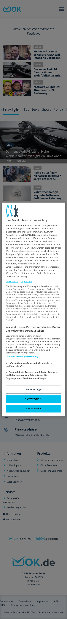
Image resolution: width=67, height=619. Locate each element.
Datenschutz (12, 281)
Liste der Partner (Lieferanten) (22, 356)
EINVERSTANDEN (33, 399)
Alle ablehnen (33, 408)
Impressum (26, 281)
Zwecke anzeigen (33, 389)
